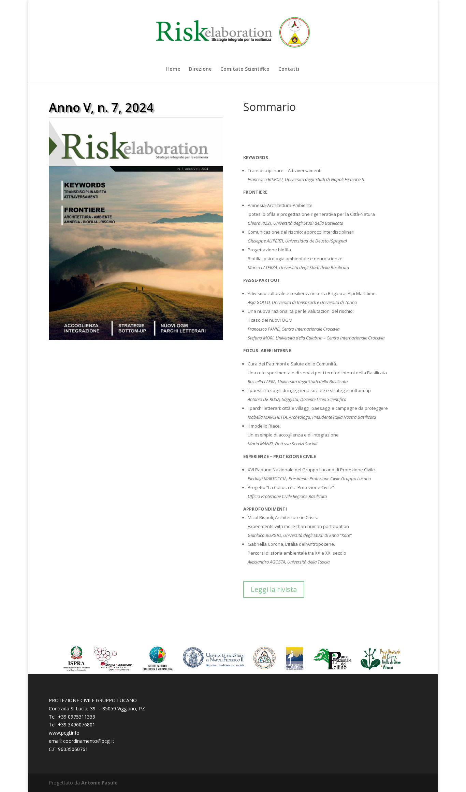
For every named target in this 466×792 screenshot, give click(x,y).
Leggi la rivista (274, 589)
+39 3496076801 (76, 724)
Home (173, 69)
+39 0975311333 (76, 716)
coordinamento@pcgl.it (88, 741)
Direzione (200, 69)
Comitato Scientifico (245, 69)
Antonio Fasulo (99, 782)
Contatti (288, 69)
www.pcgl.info (64, 733)
